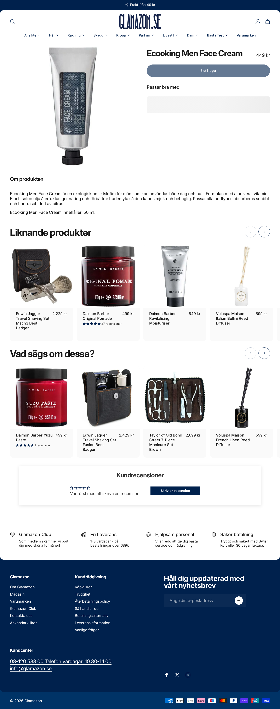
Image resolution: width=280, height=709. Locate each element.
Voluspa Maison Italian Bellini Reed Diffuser (232, 318)
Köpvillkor (83, 587)
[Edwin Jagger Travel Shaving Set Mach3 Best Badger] (41, 276)
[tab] (27, 179)
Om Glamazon (22, 587)
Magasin (17, 594)
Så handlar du (86, 608)
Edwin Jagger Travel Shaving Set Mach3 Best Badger (32, 320)
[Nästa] (264, 231)
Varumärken (20, 601)
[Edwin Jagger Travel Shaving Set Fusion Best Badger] (108, 397)
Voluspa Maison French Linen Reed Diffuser (233, 440)
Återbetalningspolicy (92, 601)
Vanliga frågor (87, 630)
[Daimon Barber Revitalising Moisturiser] (175, 276)
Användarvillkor (23, 623)
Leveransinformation (92, 623)
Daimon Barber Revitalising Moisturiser (162, 318)
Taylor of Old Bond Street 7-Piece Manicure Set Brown (165, 442)
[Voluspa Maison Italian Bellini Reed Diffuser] (241, 276)
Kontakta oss (21, 615)
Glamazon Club (23, 608)
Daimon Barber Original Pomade (97, 316)
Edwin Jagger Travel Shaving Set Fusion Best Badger (99, 442)
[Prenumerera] (239, 600)
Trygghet (82, 594)
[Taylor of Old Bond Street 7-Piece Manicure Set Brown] (175, 397)
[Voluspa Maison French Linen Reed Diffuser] (241, 397)
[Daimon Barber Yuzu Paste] (41, 397)
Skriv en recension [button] (175, 491)
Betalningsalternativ (92, 615)
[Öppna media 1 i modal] (71, 105)
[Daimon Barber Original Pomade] (108, 276)
